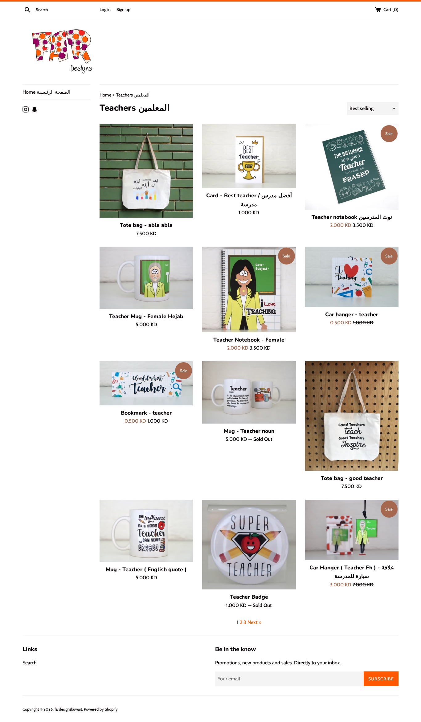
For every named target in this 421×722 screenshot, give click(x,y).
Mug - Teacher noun (249, 431)
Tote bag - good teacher (352, 478)
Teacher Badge (249, 597)
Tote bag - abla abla (146, 225)
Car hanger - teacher (351, 314)
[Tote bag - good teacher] (352, 416)
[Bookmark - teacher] (146, 383)
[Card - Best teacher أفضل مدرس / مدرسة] (249, 156)
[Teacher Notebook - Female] (249, 289)
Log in (105, 9)
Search (29, 663)
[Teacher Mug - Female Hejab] (146, 278)
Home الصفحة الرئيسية (46, 92)
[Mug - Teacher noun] (249, 392)
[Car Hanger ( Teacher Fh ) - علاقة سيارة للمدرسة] (352, 530)
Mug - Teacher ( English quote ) (146, 569)
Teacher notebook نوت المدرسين (352, 217)
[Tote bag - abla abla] (146, 171)
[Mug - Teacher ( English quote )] (146, 531)
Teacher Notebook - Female (248, 339)
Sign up (123, 9)
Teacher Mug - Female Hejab (146, 316)
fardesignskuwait (68, 709)
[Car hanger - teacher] (352, 277)
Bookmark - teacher (146, 412)
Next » (254, 622)
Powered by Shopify (101, 709)
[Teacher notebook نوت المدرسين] (352, 167)
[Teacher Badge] (249, 545)
